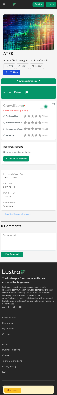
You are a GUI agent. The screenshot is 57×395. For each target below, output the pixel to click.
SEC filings (13, 72)
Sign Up (38, 4)
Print (10, 66)
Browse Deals (9, 317)
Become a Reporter (17, 159)
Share (24, 66)
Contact (6, 355)
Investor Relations (11, 350)
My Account (8, 328)
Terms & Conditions (12, 361)
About (5, 344)
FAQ (4, 372)
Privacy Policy (9, 366)
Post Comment (12, 254)
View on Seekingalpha (27, 81)
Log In (51, 4)
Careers (6, 334)
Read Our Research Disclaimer (17, 214)
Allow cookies (13, 390)
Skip (44, 116)
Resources (7, 323)
